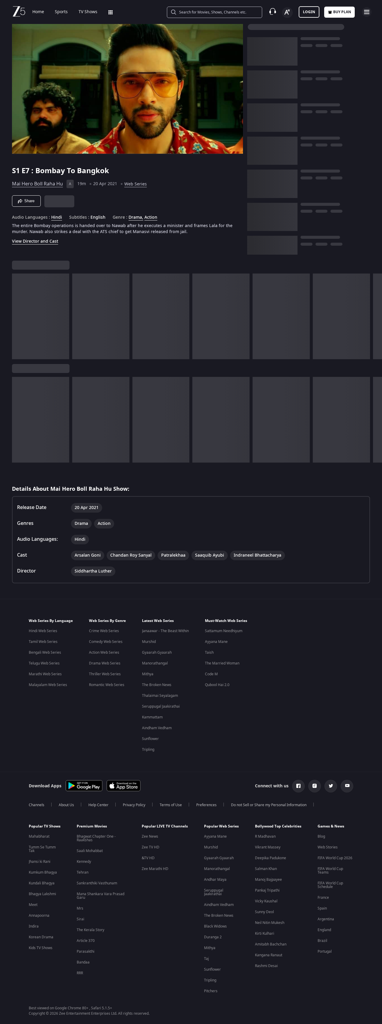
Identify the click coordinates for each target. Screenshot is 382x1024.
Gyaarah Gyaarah (157, 652)
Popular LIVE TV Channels (165, 826)
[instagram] (314, 786)
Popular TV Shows (45, 826)
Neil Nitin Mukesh (269, 922)
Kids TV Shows (40, 948)
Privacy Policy (134, 805)
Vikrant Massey (267, 847)
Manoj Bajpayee (268, 879)
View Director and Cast (35, 241)
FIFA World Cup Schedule (330, 884)
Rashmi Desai (266, 966)
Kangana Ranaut (268, 955)
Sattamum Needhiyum (223, 631)
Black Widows (215, 926)
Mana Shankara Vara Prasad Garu (100, 895)
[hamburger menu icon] (367, 12)
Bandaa (83, 962)
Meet (33, 904)
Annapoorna (39, 915)
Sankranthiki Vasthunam (97, 883)
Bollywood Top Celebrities (278, 826)
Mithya (147, 674)
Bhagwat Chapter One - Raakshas (96, 838)
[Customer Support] (272, 12)
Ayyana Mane (216, 641)
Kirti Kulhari (264, 933)
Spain (322, 908)
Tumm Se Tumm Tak (42, 849)
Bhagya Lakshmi (42, 894)
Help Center (98, 805)
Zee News (150, 836)
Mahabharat (39, 836)
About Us (66, 805)
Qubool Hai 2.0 (217, 685)
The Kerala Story (90, 930)
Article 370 (86, 940)
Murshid (149, 641)
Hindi (56, 217)
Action (150, 217)
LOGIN (309, 12)
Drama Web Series (104, 663)
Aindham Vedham (157, 728)
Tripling (148, 749)
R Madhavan (265, 836)
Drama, (136, 217)
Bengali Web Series (45, 652)
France (323, 897)
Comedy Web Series (106, 641)
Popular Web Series (221, 826)
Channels (36, 805)
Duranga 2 (213, 937)
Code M (211, 674)
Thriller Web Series (105, 674)
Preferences (206, 805)
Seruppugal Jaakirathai (161, 706)
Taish (209, 652)
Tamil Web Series (43, 641)
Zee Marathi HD (155, 869)
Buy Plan (342, 12)
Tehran (82, 872)
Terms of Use (171, 805)
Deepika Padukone (270, 858)
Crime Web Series (104, 631)
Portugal (325, 951)
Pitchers (211, 991)
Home (38, 12)
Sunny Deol (264, 912)
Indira (34, 926)
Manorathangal (155, 663)
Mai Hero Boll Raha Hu (37, 184)
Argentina (326, 919)
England (324, 930)
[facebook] (298, 786)
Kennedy (84, 861)
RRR (80, 973)
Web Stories (328, 847)
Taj (206, 958)
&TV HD (148, 858)
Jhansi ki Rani (39, 861)
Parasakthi (85, 951)
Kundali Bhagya (42, 883)
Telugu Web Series (44, 663)
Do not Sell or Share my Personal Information (268, 805)
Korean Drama (41, 937)
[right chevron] (375, 316)
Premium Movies (92, 826)
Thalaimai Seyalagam (160, 695)
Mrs (80, 908)
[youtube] (347, 786)
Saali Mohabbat (90, 851)
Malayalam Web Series (48, 685)
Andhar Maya (215, 879)
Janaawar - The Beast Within (165, 631)
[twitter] (330, 786)
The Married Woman (222, 663)
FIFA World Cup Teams (330, 870)
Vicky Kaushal (266, 901)
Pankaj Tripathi (267, 890)
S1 (17, 170)
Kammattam (152, 717)
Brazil (322, 940)
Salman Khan (266, 869)
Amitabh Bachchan (270, 944)
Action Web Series (104, 652)
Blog (321, 836)
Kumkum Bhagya (43, 872)
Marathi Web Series (45, 674)
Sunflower (150, 738)
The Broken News (156, 685)
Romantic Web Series (106, 685)
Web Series (135, 184)
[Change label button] (287, 12)
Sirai (80, 919)
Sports (61, 12)
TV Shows (87, 12)
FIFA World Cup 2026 (335, 858)
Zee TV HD (150, 847)
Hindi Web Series (43, 631)
